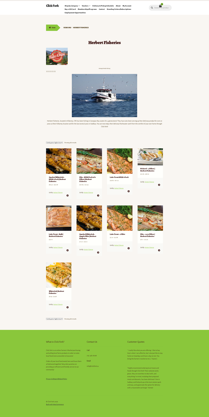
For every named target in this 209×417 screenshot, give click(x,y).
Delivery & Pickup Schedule (103, 6)
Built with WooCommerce (55, 404)
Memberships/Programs (87, 9)
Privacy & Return (51, 379)
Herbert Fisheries (57, 192)
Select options (68, 195)
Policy (65, 379)
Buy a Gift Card (70, 9)
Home (53, 27)
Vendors (85, 6)
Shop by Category (71, 6)
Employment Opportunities (75, 13)
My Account (127, 6)
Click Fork (52, 6)
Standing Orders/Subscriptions (119, 9)
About (118, 6)
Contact (102, 9)
